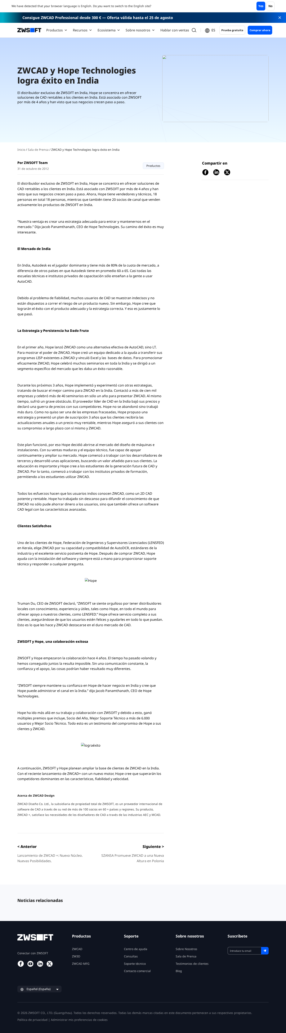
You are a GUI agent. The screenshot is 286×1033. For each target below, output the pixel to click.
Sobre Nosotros (186, 949)
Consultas (131, 956)
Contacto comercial (137, 971)
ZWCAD (77, 949)
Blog (179, 971)
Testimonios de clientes (192, 964)
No (270, 6)
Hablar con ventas (174, 30)
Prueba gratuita (232, 30)
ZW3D (76, 956)
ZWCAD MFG (80, 964)
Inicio (21, 150)
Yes (260, 6)
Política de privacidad (32, 1020)
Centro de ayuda (135, 949)
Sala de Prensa (38, 150)
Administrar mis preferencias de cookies (79, 1020)
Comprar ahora (260, 30)
